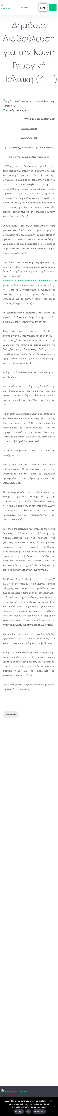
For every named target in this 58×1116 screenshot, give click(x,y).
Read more (39, 1111)
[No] (54, 1106)
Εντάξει (18, 1111)
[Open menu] (23, 7)
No (28, 1111)
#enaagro (10, 714)
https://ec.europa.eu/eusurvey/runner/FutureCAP (30, 280)
